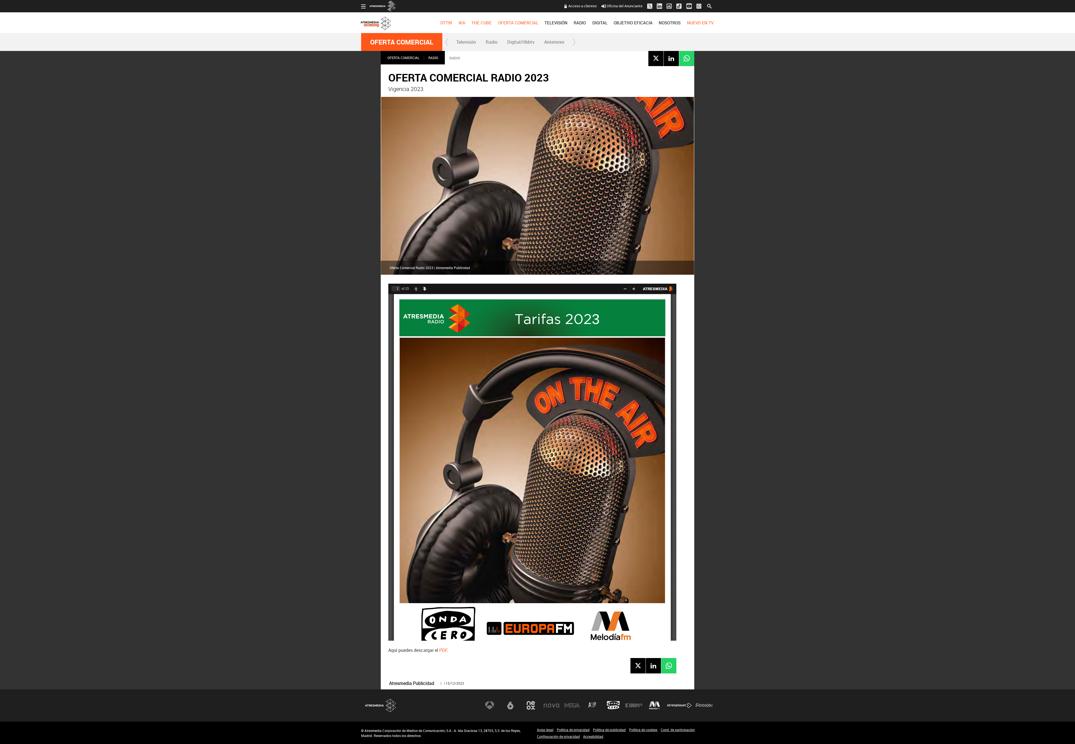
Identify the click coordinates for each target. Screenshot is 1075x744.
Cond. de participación (678, 729)
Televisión (466, 42)
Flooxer (704, 705)
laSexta (510, 705)
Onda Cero (613, 705)
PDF (443, 650)
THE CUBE (481, 22)
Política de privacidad (573, 729)
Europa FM (633, 705)
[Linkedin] (671, 58)
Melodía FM (654, 705)
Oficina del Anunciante (624, 5)
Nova (551, 705)
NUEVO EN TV (700, 22)
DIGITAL (599, 22)
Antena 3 (489, 705)
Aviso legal (545, 729)
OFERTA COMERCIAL (518, 22)
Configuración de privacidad (558, 736)
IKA (462, 22)
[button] (446, 42)
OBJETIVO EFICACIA (633, 22)
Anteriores (554, 42)
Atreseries (592, 705)
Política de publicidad (609, 729)
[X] (655, 58)
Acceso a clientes (582, 5)
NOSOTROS (670, 22)
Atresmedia (380, 705)
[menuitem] (446, 22)
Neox (530, 705)
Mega (572, 705)
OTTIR (446, 22)
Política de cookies (643, 729)
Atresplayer (679, 705)
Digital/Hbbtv (520, 42)
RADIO (580, 22)
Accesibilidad (593, 736)
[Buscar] (709, 5)
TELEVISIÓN (555, 22)
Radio (491, 42)
